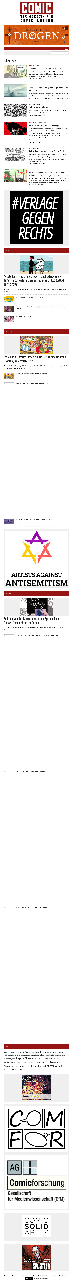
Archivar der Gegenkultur (38, 107)
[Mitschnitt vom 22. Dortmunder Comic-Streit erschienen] (9, 1038)
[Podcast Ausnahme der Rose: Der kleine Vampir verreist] (9, 377)
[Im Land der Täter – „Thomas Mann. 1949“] (15, 77)
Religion (60, 1062)
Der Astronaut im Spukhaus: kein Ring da (44, 125)
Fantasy (52, 1055)
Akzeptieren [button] (29, 1278)
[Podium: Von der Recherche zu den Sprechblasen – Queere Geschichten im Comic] (36, 615)
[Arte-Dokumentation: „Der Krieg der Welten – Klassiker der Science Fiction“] (9, 766)
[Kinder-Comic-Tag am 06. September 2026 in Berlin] (9, 301)
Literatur (7, 1062)
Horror (39, 1058)
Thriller (17, 1070)
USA (21, 1069)
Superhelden (9, 1069)
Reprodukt (9, 1066)
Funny (63, 1055)
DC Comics (23, 1055)
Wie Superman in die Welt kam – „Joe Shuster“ (47, 172)
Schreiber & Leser (25, 1066)
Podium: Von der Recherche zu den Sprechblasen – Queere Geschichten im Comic (33, 620)
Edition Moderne (39, 1055)
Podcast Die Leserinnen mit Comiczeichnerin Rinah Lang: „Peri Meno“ (35, 519)
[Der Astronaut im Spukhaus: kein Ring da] (15, 133)
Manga (13, 1062)
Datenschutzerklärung (41, 1278)
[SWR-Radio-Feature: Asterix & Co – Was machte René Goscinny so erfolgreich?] (36, 353)
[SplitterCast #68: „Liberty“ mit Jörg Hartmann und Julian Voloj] (15, 96)
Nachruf (26, 1062)
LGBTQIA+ (62, 1059)
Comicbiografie (58, 1052)
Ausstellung (15, 1052)
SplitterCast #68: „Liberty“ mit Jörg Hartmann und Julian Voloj (48, 89)
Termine (7, 251)
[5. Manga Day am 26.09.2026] (9, 320)
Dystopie (31, 1055)
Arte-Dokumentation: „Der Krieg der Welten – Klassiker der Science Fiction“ (37, 635)
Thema (35, 122)
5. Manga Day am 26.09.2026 (24, 317)
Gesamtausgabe (9, 1059)
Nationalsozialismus (34, 1062)
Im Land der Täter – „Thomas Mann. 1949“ (45, 68)
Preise (54, 1062)
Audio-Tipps (8, 331)
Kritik (30, 65)
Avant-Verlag (25, 1052)
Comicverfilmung (9, 1055)
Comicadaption (49, 1052)
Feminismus (58, 1055)
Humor (46, 1058)
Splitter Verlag (53, 1065)
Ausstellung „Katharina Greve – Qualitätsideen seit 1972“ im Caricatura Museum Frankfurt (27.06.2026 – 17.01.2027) (35, 280)
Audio (30, 85)
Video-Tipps (8, 593)
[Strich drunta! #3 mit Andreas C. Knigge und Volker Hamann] (9, 513)
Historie (34, 1059)
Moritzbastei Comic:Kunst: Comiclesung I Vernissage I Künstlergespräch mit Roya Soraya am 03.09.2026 (41, 308)
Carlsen (40, 1052)
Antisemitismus (7, 1052)
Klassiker (53, 1058)
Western (24, 1070)
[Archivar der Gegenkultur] (15, 115)
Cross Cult (17, 1055)
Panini (43, 1062)
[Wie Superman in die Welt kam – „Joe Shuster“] (15, 181)
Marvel (18, 1062)
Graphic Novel (23, 1058)
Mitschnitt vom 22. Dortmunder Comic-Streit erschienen (32, 907)
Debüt (27, 1055)
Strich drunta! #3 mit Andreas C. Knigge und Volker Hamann (32, 383)
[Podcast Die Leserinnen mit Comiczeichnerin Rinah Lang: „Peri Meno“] (9, 523)
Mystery (22, 1062)
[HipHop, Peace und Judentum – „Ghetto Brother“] (15, 159)
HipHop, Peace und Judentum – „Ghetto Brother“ (48, 151)
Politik (50, 1062)
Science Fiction (38, 1066)
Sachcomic (16, 1066)
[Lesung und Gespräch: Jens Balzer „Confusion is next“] (9, 902)
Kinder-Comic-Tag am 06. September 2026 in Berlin (30, 297)
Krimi (58, 1059)
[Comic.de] (36, 12)
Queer (57, 1062)
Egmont (47, 1055)
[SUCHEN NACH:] (59, 53)
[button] (36, 35)
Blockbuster (34, 1052)
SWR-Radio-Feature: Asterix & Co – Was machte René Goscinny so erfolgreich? (35, 358)
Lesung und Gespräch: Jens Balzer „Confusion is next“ (30, 771)
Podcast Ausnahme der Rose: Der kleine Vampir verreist (31, 374)
